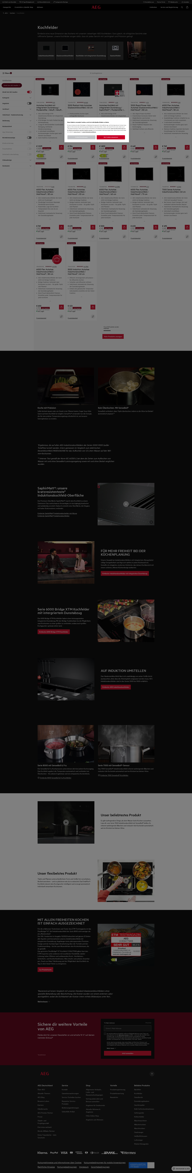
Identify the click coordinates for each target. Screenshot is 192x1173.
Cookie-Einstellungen (81, 137)
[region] (96, 129)
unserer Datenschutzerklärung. (89, 132)
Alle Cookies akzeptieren (111, 137)
